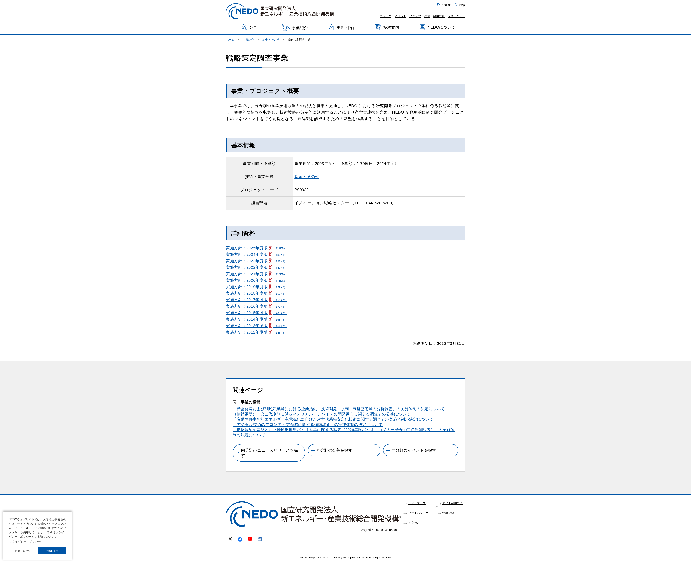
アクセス (414, 522)
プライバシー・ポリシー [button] (25, 541)
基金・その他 (306, 176)
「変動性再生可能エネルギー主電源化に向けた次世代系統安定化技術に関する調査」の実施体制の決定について (333, 419)
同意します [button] (52, 550)
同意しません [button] (22, 550)
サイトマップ (417, 503)
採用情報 (439, 16)
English (446, 4)
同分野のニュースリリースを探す (269, 453)
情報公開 (448, 512)
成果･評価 (345, 27)
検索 (462, 5)
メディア (415, 16)
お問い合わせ (456, 16)
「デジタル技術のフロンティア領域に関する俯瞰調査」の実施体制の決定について (308, 424)
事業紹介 (300, 28)
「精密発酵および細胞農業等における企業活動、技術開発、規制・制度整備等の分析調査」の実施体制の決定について (339, 409)
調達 (427, 16)
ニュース (385, 16)
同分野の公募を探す (334, 450)
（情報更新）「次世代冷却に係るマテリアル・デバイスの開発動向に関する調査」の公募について (321, 414)
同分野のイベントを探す (414, 450)
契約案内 (391, 27)
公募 (253, 27)
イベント (400, 16)
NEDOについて (442, 27)
